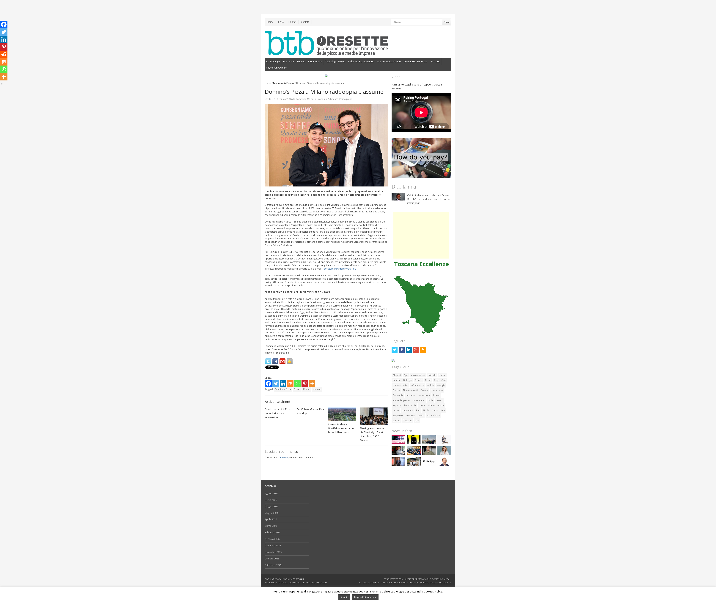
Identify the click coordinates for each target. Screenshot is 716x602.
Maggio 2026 (271, 513)
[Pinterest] (305, 383)
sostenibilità (433, 415)
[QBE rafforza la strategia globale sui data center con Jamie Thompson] (444, 465)
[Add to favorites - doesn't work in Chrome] (290, 361)
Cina (443, 380)
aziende (432, 375)
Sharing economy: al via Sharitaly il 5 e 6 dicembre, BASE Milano (372, 434)
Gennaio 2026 (272, 539)
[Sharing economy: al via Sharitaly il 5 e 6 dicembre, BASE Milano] (374, 416)
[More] (312, 383)
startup (396, 420)
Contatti (305, 22)
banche (397, 380)
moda (440, 405)
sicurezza (410, 415)
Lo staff (292, 22)
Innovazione (315, 61)
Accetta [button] (344, 597)
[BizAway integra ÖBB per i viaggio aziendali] (398, 454)
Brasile (418, 380)
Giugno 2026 (271, 506)
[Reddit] (3, 54)
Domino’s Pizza (283, 389)
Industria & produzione (361, 61)
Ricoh (426, 410)
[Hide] (1, 84)
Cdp (436, 380)
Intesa (436, 395)
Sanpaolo (398, 415)
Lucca (422, 405)
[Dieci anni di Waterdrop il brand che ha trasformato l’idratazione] (414, 465)
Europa (396, 390)
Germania (398, 395)
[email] (282, 361)
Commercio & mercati (415, 61)
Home (270, 22)
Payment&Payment (276, 67)
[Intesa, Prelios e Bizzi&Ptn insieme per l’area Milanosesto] (342, 414)
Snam (421, 415)
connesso (283, 457)
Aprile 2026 (271, 519)
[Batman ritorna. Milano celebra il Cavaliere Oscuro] (414, 443)
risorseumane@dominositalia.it (339, 268)
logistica (397, 405)
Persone (435, 61)
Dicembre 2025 (273, 545)
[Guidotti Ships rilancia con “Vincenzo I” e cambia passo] (429, 443)
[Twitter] (268, 361)
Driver (297, 389)
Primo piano (345, 99)
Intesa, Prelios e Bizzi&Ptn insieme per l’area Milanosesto (341, 428)
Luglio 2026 (271, 500)
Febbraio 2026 (272, 532)
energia (441, 385)
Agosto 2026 (271, 493)
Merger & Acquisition (389, 61)
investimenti (418, 400)
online (396, 410)
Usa (417, 420)
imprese (410, 395)
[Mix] (290, 383)
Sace (442, 410)
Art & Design (273, 61)
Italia (430, 400)
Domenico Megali (305, 99)
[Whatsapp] (297, 383)
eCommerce (417, 385)
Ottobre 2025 (272, 558)
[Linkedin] (283, 383)
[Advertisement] (421, 235)
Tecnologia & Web (335, 61)
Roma (434, 410)
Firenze (424, 390)
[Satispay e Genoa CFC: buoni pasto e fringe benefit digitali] (444, 454)
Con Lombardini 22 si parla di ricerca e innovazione (277, 413)
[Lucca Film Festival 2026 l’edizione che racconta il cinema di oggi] (398, 443)
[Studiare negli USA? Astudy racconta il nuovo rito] (414, 454)
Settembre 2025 (273, 565)
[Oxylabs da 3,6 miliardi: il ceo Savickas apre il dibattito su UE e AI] (429, 454)
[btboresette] (326, 52)
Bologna (407, 380)
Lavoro (439, 400)
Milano (306, 389)
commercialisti (400, 385)
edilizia (430, 385)
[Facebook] (275, 361)
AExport (397, 375)
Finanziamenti (410, 390)
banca (442, 375)
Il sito (281, 22)
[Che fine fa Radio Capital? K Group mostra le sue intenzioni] (444, 443)
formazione (437, 390)
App (406, 375)
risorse (317, 389)
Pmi (418, 410)
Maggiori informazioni (365, 597)
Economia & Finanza (294, 61)
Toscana (407, 420)
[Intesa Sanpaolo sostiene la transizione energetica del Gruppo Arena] (398, 465)
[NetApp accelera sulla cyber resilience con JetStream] (429, 465)
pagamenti (407, 410)
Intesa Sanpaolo (401, 400)
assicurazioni (418, 375)
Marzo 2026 (271, 526)
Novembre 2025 (273, 552)
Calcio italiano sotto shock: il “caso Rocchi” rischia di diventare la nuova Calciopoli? (428, 199)
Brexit (428, 380)
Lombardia (410, 405)
